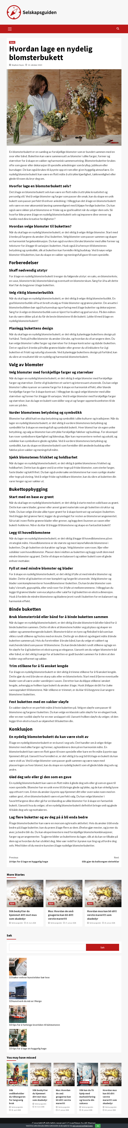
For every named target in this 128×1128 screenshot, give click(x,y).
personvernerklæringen (83, 1126)
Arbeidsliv (84, 1082)
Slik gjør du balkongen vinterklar (100, 859)
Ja (98, 1126)
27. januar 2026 (70, 923)
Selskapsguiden (17, 923)
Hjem (12, 42)
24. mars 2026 (31, 923)
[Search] (118, 28)
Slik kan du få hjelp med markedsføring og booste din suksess (87, 1097)
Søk (9, 935)
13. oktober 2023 (35, 65)
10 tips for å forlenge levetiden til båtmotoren (34, 1024)
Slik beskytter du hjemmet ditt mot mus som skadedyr (23, 915)
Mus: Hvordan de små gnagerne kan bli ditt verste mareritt (60, 915)
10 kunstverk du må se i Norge (25, 1001)
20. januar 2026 (109, 923)
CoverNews (74, 1122)
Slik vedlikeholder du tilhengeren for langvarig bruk (17, 1097)
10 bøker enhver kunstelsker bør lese (29, 977)
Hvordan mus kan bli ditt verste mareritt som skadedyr (102, 915)
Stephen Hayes (18, 65)
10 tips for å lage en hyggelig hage (28, 859)
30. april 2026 (16, 1110)
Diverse (13, 1082)
